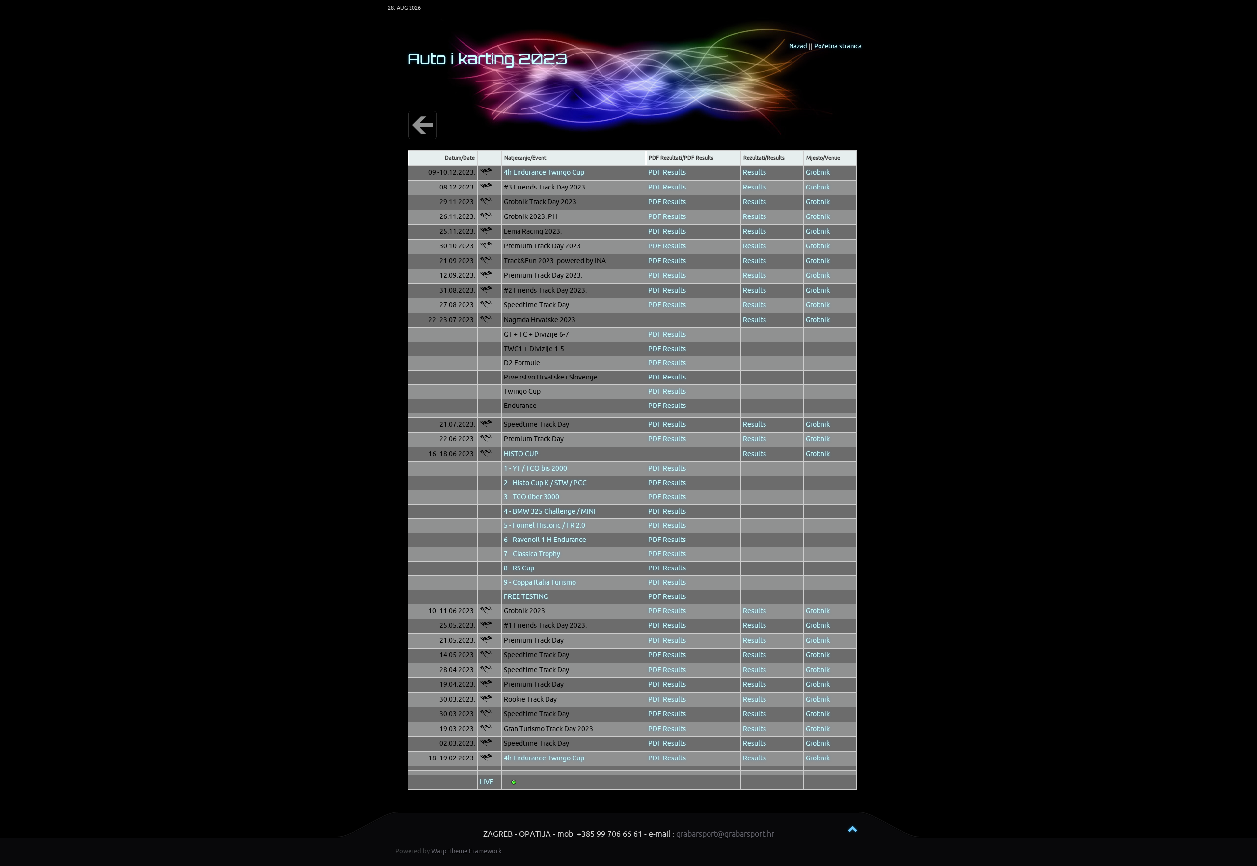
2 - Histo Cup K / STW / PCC (545, 483)
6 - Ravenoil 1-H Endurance (545, 539)
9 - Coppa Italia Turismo (540, 582)
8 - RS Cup (519, 568)
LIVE (486, 781)
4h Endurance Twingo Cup (544, 172)
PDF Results (667, 172)
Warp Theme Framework (466, 851)
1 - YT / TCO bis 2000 (535, 468)
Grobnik (818, 172)
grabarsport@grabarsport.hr (725, 834)
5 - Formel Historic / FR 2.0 (544, 525)
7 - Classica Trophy (532, 554)
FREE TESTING (526, 596)
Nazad (798, 46)
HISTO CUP (521, 454)
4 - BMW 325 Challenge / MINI (550, 511)
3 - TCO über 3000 (531, 497)
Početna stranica (838, 46)
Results (754, 172)
